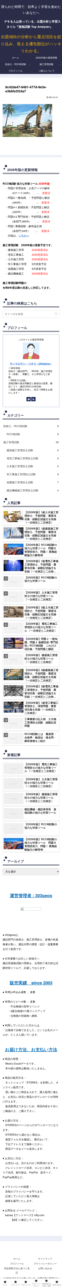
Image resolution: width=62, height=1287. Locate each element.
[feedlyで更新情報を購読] (28, 399)
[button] (56, 314)
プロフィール (17, 1263)
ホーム (16, 1258)
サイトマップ (45, 1258)
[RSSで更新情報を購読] (33, 399)
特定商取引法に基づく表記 (17, 1270)
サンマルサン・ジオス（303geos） (31, 363)
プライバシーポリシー (45, 1263)
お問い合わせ (45, 1268)
